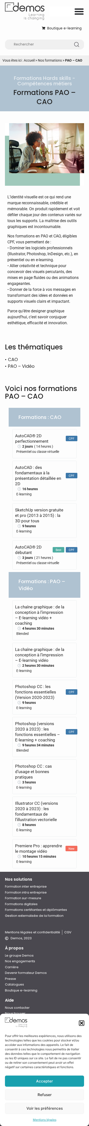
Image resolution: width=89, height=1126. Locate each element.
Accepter (44, 1081)
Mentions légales (44, 1120)
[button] (81, 1023)
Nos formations (50, 60)
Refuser (45, 1094)
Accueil (29, 60)
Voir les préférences (44, 1108)
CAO (13, 359)
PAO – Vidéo (21, 366)
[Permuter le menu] (79, 11)
